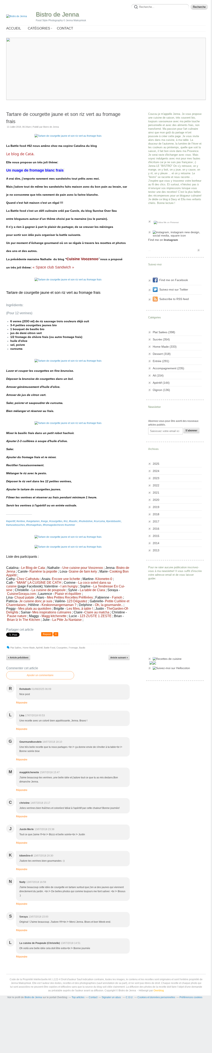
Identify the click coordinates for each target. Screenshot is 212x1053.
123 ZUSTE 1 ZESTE (96, 616)
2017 (156, 521)
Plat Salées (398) (164, 332)
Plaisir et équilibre (68, 593)
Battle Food (49, 647)
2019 (156, 507)
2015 (156, 536)
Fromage (73, 647)
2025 (156, 463)
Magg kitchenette (54, 616)
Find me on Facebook (173, 280)
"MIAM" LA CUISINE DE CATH (38, 582)
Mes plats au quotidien (34, 608)
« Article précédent (18, 657)
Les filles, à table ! (80, 608)
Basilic (82, 647)
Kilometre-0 (103, 579)
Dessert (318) (162, 353)
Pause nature (17, 616)
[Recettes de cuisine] (175, 658)
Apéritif (39, 647)
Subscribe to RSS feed (174, 299)
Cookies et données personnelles (156, 997)
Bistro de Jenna (57, 14)
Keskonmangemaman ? (59, 605)
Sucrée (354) (161, 339)
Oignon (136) (161, 390)
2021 (156, 492)
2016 (156, 528)
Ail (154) (158, 375)
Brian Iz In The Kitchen (23, 619)
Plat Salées (15, 647)
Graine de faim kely (83, 571)
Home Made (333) (165, 346)
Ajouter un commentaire (40, 675)
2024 (156, 471)
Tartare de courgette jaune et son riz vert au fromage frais (63, 117)
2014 (156, 543)
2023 (156, 478)
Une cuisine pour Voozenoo (82, 567)
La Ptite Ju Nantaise (67, 619)
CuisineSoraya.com (21, 593)
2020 (156, 499)
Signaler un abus (111, 997)
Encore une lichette (66, 579)
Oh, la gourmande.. (109, 605)
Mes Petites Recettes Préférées (70, 597)
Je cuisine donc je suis (35, 601)
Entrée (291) (161, 361)
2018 (156, 514)
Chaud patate (24, 597)
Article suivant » (119, 657)
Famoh (117, 597)
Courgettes (62, 647)
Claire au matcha (96, 612)
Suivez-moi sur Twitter (173, 289)
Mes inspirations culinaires (51, 612)
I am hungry (69, 586)
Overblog (159, 990)
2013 (156, 550)
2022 (156, 485)
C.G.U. (129, 997)
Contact (65, 28)
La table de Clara (92, 590)
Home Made (29, 647)
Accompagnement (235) (168, 368)
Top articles (78, 997)
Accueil (13, 28)
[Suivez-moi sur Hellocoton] (175, 668)
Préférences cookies (190, 997)
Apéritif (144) (161, 382)
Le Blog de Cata (33, 567)
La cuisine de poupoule (48, 590)
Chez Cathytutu (28, 579)
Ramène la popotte (43, 571)
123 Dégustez (77, 601)
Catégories (39, 28)
